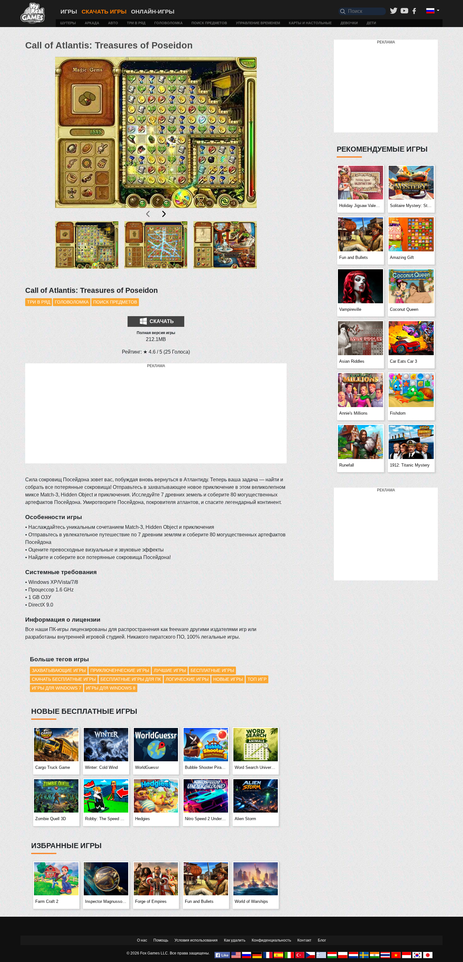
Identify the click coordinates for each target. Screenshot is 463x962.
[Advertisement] (156, 414)
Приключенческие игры (119, 670)
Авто (113, 23)
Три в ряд (136, 23)
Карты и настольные (310, 23)
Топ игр (257, 679)
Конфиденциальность (271, 940)
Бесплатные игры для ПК (130, 679)
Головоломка (168, 23)
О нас (142, 940)
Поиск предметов (209, 23)
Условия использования (196, 940)
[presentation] (148, 214)
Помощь (160, 940)
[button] (86, 250)
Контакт (304, 940)
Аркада (92, 23)
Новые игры (228, 679)
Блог (322, 940)
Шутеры (68, 23)
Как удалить (234, 940)
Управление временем (258, 23)
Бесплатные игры (212, 670)
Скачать (161, 321)
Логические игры (187, 679)
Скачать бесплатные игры (64, 679)
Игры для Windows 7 (56, 688)
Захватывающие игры (59, 670)
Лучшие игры (170, 670)
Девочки (349, 23)
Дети (371, 23)
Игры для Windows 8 (110, 688)
